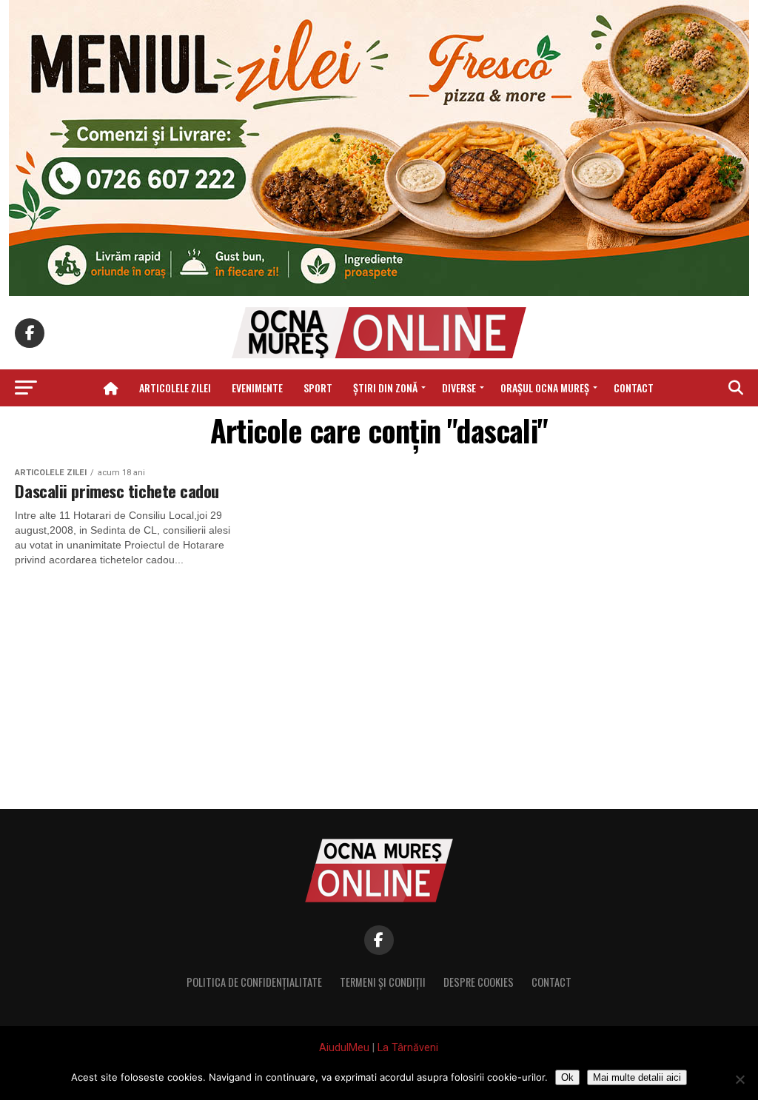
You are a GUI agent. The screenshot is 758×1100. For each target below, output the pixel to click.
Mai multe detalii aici (637, 1077)
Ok (567, 1077)
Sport (317, 387)
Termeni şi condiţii (383, 982)
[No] (739, 1079)
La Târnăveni (408, 1048)
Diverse (459, 387)
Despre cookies (478, 982)
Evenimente (257, 387)
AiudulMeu (344, 1048)
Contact (634, 387)
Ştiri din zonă (385, 387)
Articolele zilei (175, 387)
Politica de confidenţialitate (254, 982)
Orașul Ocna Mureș (544, 387)
